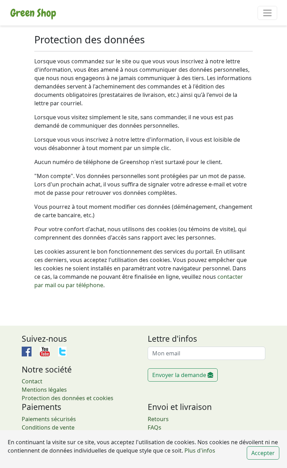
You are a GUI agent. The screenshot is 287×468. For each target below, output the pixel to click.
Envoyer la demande (180, 375)
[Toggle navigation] (267, 13)
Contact (32, 381)
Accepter (263, 453)
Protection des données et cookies (67, 398)
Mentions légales (44, 389)
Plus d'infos (199, 450)
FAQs (154, 427)
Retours (158, 419)
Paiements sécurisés (49, 419)
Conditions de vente (48, 427)
